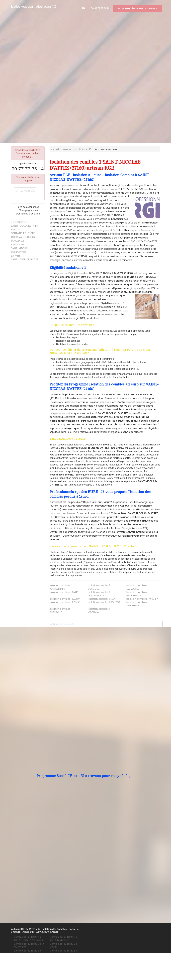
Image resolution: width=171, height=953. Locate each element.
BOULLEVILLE (17, 240)
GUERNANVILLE (19, 252)
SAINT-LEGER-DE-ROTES (24, 259)
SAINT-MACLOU (20, 248)
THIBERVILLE (60, 610)
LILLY (102, 599)
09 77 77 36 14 (101, 8)
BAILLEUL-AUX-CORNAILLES (28, 938)
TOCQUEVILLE (18, 222)
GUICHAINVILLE (99, 593)
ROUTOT (104, 602)
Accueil (54, 149)
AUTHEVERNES (60, 587)
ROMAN (65, 602)
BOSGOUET (99, 587)
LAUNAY (65, 599)
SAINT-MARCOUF (63, 938)
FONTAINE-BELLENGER (23, 233)
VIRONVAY (99, 610)
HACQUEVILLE (137, 593)
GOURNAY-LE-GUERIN (23, 237)
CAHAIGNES (137, 587)
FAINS (64, 592)
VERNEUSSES (17, 244)
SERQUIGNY (137, 604)
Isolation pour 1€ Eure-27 (77, 149)
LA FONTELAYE (29, 945)
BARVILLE (15, 255)
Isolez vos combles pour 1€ (33, 6)
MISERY (63, 945)
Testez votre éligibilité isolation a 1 (137, 8)
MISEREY (142, 599)
